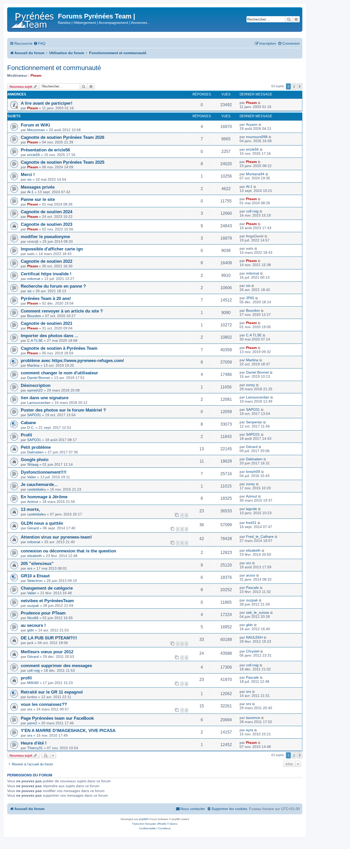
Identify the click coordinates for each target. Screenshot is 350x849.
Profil (26, 434)
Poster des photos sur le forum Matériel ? (63, 410)
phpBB (143, 819)
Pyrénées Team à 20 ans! (46, 298)
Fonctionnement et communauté (54, 68)
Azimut (32, 502)
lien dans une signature (44, 397)
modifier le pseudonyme (45, 236)
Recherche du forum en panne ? (53, 286)
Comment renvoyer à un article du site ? (62, 311)
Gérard (252, 447)
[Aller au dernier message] (259, 103)
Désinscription (35, 385)
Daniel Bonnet (38, 378)
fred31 (251, 523)
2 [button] (294, 86)
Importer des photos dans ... (49, 335)
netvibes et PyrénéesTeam (47, 600)
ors (29, 568)
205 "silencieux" (37, 563)
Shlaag (32, 464)
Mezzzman (36, 130)
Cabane (28, 422)
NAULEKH (254, 637)
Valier (31, 477)
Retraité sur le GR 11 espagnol (52, 692)
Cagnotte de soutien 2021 (46, 323)
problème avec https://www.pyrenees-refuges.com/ (72, 360)
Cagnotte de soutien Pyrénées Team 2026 (62, 137)
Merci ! (28, 174)
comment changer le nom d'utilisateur (59, 372)
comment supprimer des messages (56, 665)
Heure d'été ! (34, 743)
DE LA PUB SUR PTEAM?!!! (49, 637)
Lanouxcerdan (38, 403)
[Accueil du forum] (33, 19)
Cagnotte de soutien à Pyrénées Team (59, 348)
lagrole (251, 509)
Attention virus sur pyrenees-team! (56, 537)
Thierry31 (35, 748)
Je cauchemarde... (39, 484)
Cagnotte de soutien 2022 (46, 261)
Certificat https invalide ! (46, 273)
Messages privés (38, 187)
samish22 (35, 390)
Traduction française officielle (149, 823)
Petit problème (36, 447)
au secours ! (33, 625)
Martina (33, 365)
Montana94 (255, 174)
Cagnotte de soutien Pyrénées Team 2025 (62, 162)
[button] (299, 86)
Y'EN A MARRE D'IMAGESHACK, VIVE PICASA (68, 730)
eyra (249, 730)
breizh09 (253, 472)
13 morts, (30, 509)
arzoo (250, 575)
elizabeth (34, 556)
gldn (30, 630)
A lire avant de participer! (47, 103)
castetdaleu (36, 489)
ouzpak (33, 605)
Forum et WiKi (35, 125)
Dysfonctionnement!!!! (44, 472)
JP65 (250, 298)
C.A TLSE (35, 340)
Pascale (252, 587)
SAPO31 (34, 415)
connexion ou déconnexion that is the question (68, 550)
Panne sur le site (38, 199)
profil (26, 677)
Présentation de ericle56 (45, 149)
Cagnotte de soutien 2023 (46, 224)
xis (29, 179)
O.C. (31, 427)
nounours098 (256, 137)
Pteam (35, 75)
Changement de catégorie (47, 588)
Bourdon (34, 316)
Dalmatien (35, 452)
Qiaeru (174, 823)
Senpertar (254, 422)
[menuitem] (39, 43)
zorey (250, 385)
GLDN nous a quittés (42, 523)
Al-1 (30, 192)
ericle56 (33, 155)
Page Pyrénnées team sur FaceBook (57, 718)
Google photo (34, 459)
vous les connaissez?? (44, 704)
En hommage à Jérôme (44, 496)
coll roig (252, 211)
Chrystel (252, 651)
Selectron (35, 581)
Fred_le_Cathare (260, 536)
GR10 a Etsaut (35, 575)
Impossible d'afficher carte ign (52, 248)
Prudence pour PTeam (43, 613)
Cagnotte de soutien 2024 (46, 211)
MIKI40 (33, 683)
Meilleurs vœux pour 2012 (47, 651)
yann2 (32, 723)
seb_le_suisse (257, 612)
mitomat (33, 279)
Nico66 (32, 618)
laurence (253, 718)
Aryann (252, 124)
